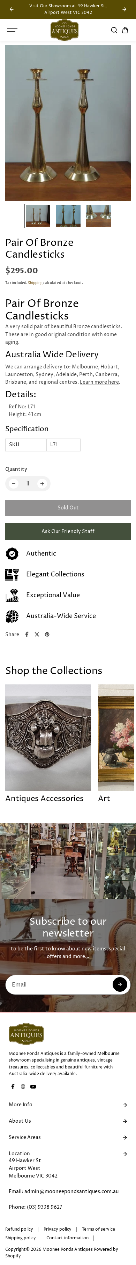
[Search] (114, 30)
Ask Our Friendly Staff (68, 531)
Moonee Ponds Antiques (68, 1249)
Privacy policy (57, 1229)
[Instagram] (23, 1086)
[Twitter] (37, 634)
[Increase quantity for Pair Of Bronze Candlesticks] (42, 484)
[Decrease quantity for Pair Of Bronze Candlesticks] (13, 484)
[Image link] (68, 1034)
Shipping (35, 283)
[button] (125, 30)
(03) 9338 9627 (44, 1207)
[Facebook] (27, 634)
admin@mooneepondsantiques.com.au (71, 1191)
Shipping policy (20, 1238)
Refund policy (19, 1229)
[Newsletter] (120, 984)
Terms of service (98, 1229)
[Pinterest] (47, 634)
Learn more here (99, 382)
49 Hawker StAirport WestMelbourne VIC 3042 (33, 1168)
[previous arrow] (11, 9)
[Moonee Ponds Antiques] (64, 30)
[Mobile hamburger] (13, 30)
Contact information (67, 1238)
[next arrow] (124, 9)
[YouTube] (33, 1086)
